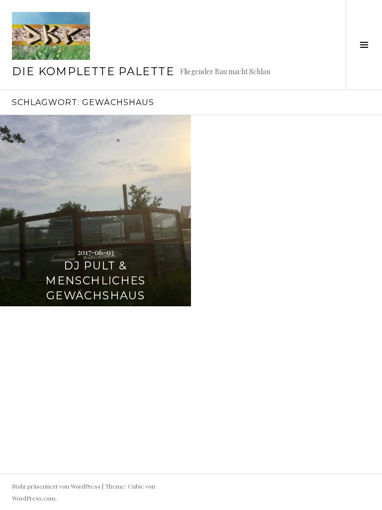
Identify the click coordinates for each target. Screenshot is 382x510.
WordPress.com (33, 498)
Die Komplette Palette (93, 71)
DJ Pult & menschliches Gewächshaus (95, 280)
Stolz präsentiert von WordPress (56, 486)
